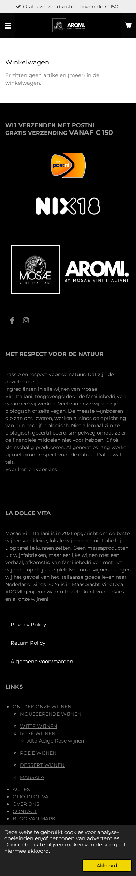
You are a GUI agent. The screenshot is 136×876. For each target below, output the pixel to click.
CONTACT (25, 811)
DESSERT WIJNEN (42, 765)
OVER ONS (26, 804)
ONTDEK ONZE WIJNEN (42, 707)
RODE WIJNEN (38, 753)
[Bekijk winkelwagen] (128, 25)
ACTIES (21, 789)
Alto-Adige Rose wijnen (55, 741)
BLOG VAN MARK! (35, 819)
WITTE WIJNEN (38, 726)
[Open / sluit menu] (7, 25)
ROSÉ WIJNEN (37, 733)
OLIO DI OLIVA (30, 797)
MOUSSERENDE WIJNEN (50, 714)
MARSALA (32, 777)
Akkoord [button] (107, 865)
